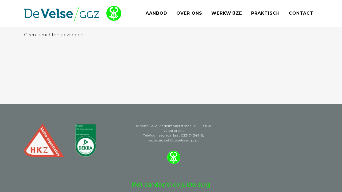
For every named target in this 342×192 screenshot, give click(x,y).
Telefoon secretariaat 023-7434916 (173, 135)
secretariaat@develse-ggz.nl (174, 140)
